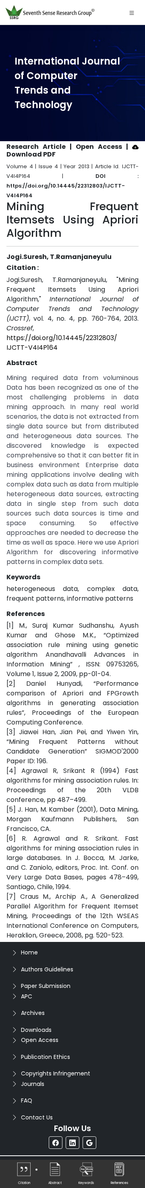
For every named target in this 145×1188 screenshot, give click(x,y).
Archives (33, 1013)
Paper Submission (45, 986)
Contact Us (37, 1117)
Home (29, 952)
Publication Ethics (45, 1057)
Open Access (39, 1040)
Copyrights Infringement (55, 1073)
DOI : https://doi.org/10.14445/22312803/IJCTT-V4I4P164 (72, 185)
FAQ (26, 1100)
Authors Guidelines (47, 969)
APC (26, 996)
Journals (32, 1084)
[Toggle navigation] (131, 12)
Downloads (36, 1030)
